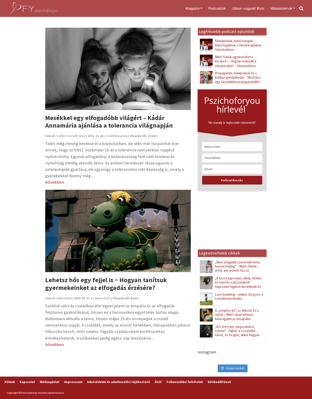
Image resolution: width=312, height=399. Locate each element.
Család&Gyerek (116, 136)
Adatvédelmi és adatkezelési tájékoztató (118, 382)
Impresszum (73, 382)
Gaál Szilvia (64, 298)
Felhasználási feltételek (185, 382)
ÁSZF (158, 382)
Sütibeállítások (219, 382)
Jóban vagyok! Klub (248, 8)
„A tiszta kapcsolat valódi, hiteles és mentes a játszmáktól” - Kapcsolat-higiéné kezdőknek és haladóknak (238, 284)
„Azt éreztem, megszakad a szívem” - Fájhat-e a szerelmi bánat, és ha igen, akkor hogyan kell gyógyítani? (237, 332)
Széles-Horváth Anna (70, 136)
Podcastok (217, 8)
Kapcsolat (27, 382)
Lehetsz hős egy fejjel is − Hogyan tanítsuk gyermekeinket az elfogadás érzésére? (106, 284)
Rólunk (10, 382)
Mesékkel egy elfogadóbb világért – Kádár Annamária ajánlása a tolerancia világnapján (109, 122)
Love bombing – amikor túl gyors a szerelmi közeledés (239, 296)
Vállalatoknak (281, 8)
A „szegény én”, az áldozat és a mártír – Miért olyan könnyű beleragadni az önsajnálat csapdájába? (237, 316)
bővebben (54, 182)
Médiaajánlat (50, 382)
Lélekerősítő (101, 298)
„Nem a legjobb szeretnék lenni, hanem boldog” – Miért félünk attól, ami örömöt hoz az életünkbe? (237, 268)
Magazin (192, 8)
